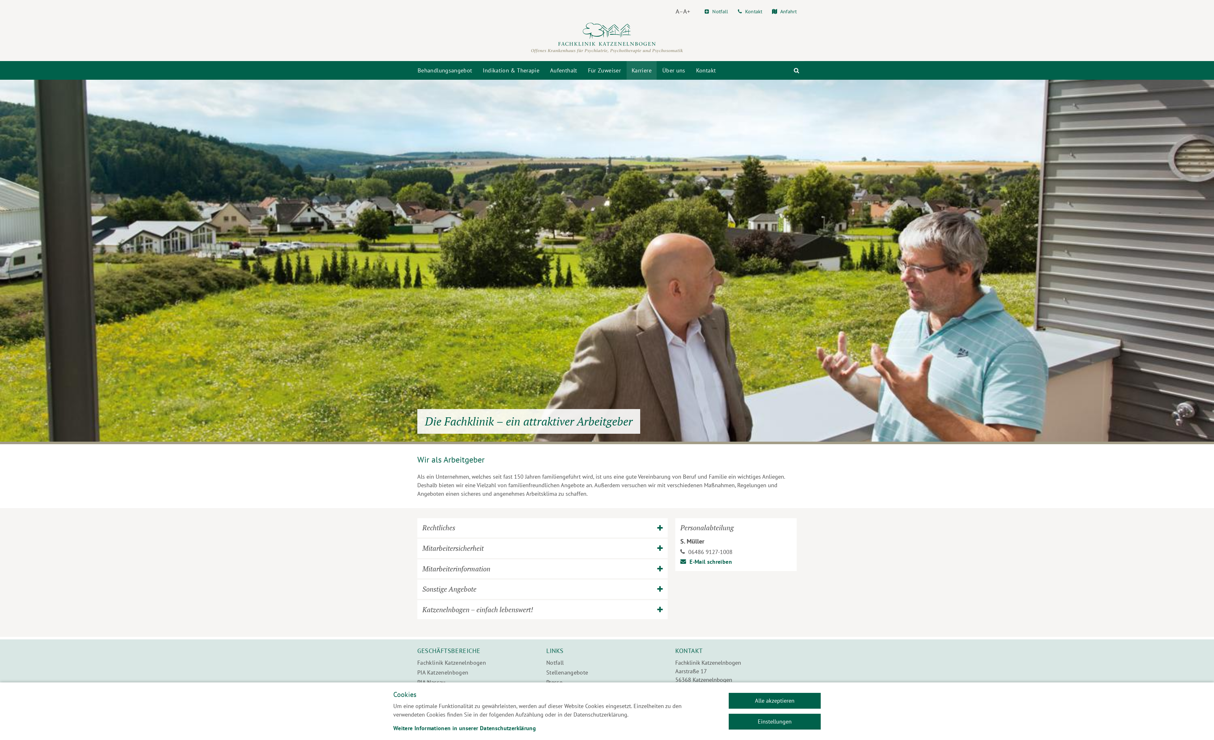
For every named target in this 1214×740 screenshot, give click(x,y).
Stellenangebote (567, 672)
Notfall (555, 662)
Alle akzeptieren (774, 700)
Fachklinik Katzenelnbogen (451, 662)
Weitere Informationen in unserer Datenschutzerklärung (464, 728)
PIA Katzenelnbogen (442, 672)
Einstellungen (775, 721)
